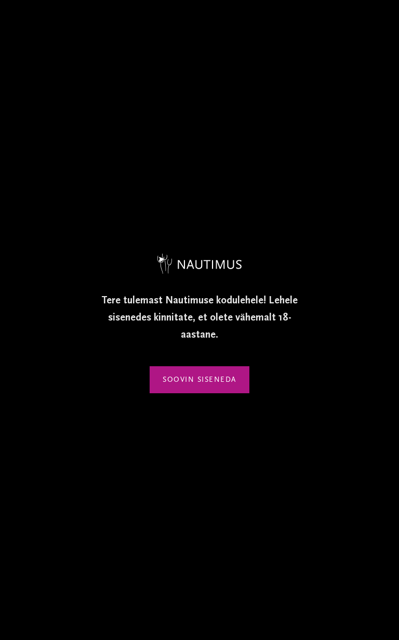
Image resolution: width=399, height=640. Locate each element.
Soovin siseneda (199, 380)
